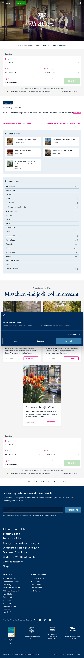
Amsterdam (8, 103)
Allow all (69, 341)
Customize (41, 341)
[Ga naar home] (42, 20)
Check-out (49, 69)
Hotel (8, 59)
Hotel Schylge (8, 585)
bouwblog (77, 113)
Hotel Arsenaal (36, 585)
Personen (10, 79)
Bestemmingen (11, 533)
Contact (21, 3)
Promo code (56, 79)
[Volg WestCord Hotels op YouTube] (50, 620)
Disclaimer (70, 654)
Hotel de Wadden (9, 578)
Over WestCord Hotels (16, 552)
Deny (15, 341)
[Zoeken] (80, 3)
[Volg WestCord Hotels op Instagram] (45, 620)
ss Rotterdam (36, 591)
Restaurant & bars (13, 538)
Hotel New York (36, 588)
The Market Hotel (37, 578)
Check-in (10, 69)
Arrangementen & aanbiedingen (21, 543)
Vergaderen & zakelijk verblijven (21, 547)
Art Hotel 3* (7, 600)
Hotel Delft (7, 612)
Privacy (62, 654)
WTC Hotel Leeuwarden (11, 591)
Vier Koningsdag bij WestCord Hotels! (17, 123)
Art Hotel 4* (7, 603)
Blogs (6, 566)
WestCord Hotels (14, 654)
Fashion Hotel (8, 597)
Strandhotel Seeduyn (11, 581)
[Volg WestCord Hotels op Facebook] (35, 620)
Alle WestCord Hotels (15, 529)
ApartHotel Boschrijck (11, 588)
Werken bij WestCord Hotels (19, 557)
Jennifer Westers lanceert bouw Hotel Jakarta (64, 123)
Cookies (54, 654)
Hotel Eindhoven (9, 594)
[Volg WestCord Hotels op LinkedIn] (40, 620)
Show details (72, 334)
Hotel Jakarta (36, 581)
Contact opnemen (13, 561)
